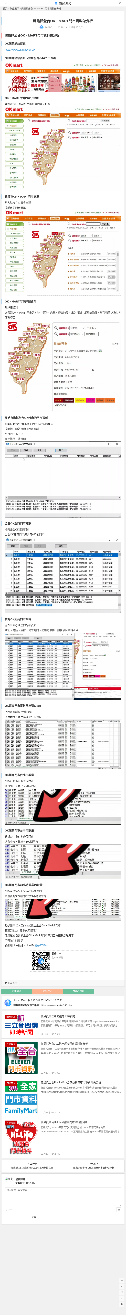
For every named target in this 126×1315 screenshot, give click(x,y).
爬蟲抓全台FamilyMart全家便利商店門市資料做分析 (71, 1082)
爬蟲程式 (47, 991)
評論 (72, 27)
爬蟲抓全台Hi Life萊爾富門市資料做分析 (64, 1122)
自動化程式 (64, 3)
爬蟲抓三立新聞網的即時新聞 (58, 1016)
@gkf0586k (41, 945)
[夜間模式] (121, 1304)
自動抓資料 (78, 991)
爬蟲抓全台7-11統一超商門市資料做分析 (64, 1043)
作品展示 (14, 8)
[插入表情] (118, 1209)
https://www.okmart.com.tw (20, 49)
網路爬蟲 (16, 991)
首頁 (5, 8)
